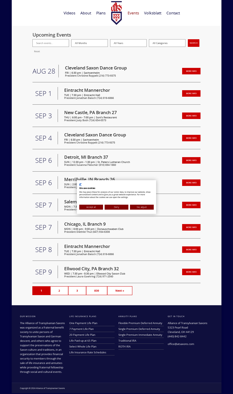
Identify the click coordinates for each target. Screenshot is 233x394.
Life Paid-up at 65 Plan (82, 340)
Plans (101, 13)
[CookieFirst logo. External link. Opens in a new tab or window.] (80, 184)
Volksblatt (152, 13)
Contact (173, 13)
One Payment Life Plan (83, 323)
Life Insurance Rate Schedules (87, 352)
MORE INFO (191, 71)
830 (96, 290)
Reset (37, 51)
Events (133, 13)
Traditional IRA (127, 340)
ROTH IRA (124, 346)
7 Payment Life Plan (81, 329)
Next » (119, 290)
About (85, 13)
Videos (69, 13)
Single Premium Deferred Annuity (139, 329)
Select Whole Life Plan (82, 346)
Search (194, 43)
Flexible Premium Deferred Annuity (140, 323)
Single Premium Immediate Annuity (140, 335)
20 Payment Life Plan (82, 335)
